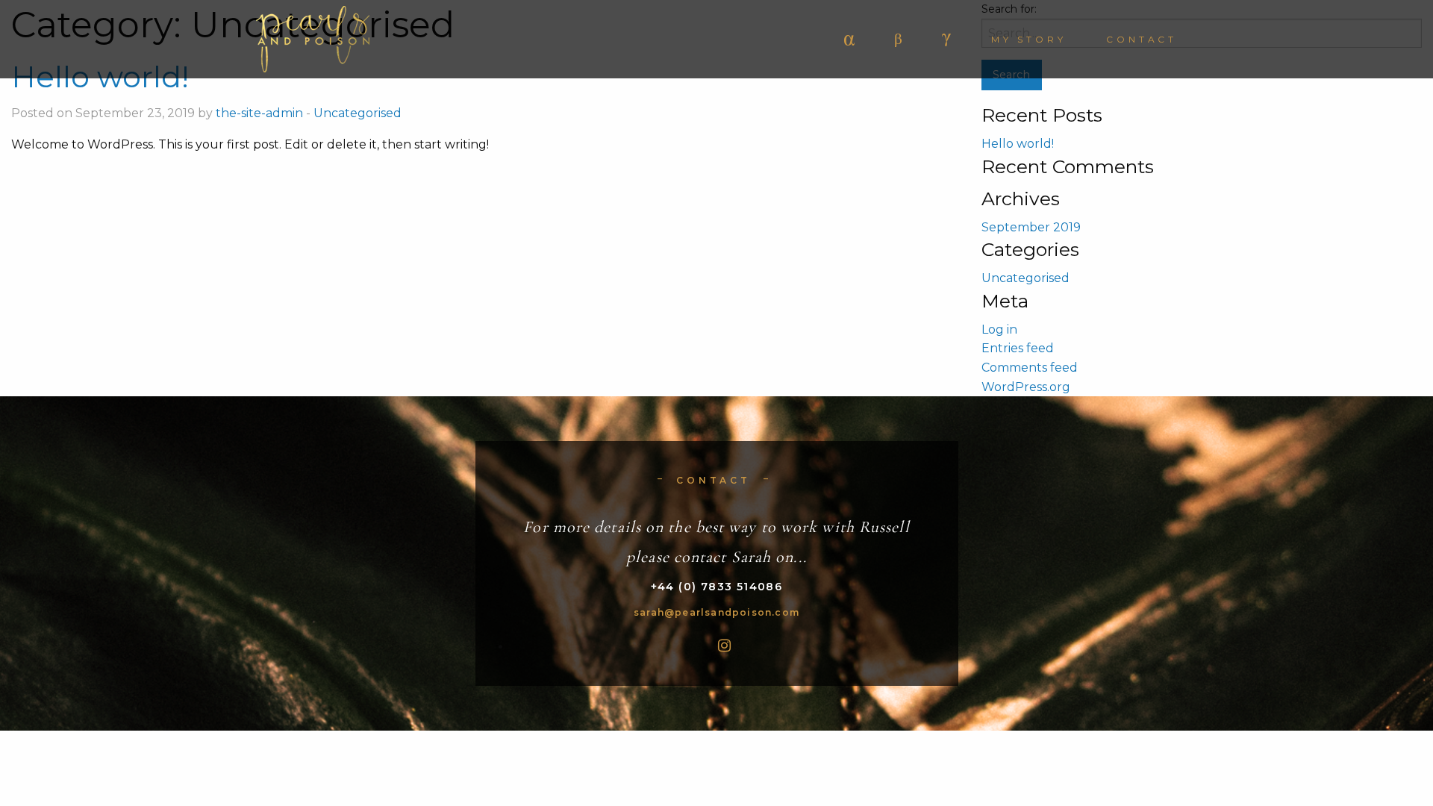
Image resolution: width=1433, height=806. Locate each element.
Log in (999, 329)
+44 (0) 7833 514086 (717, 586)
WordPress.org (1025, 387)
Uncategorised (357, 113)
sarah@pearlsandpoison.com (716, 612)
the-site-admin (259, 113)
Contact (1141, 39)
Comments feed (1029, 367)
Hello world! (1017, 144)
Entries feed (1017, 348)
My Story (1028, 39)
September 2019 (1031, 227)
